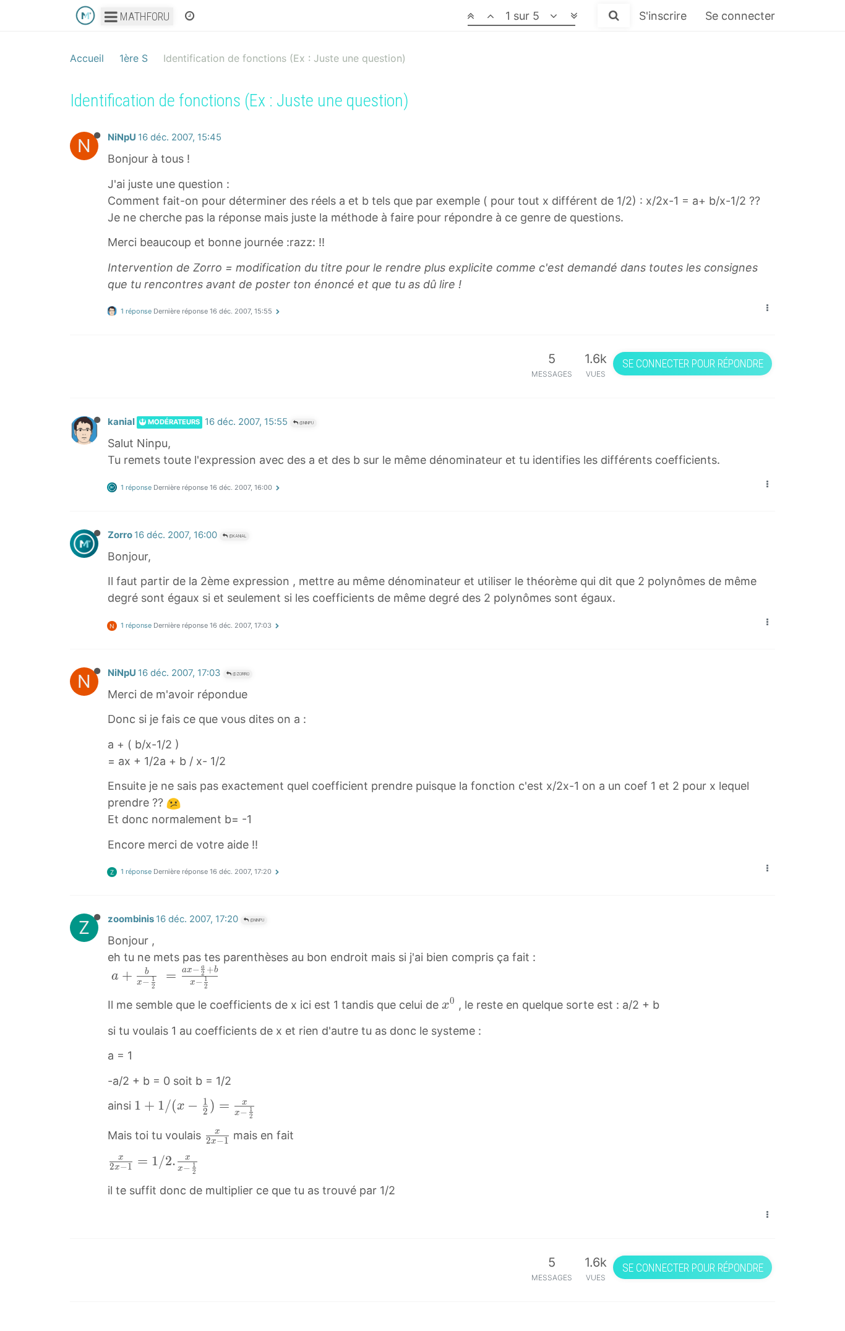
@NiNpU (306, 423)
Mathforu (143, 16)
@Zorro (240, 674)
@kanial (237, 536)
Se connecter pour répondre (692, 363)
